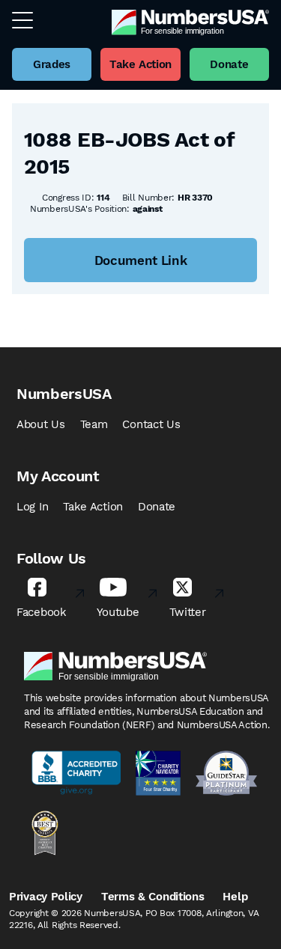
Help (235, 896)
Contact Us (151, 424)
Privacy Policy (45, 896)
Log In (32, 506)
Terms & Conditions (153, 896)
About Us (40, 424)
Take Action (93, 506)
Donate (156, 506)
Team (94, 424)
